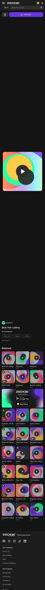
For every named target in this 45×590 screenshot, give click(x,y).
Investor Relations (9, 563)
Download (27, 14)
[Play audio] (22, 171)
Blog (4, 559)
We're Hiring (7, 555)
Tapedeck (6, 580)
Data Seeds (7, 584)
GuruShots (6, 577)
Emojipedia (7, 573)
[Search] (41, 8)
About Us (6, 551)
